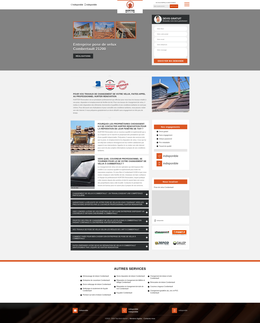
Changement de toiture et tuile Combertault (161, 277)
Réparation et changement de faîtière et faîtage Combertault (130, 281)
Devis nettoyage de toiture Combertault (97, 284)
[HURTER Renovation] (130, 6)
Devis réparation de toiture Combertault (130, 276)
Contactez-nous (149, 318)
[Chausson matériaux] (162, 232)
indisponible (78, 5)
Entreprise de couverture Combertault (96, 280)
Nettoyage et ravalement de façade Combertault (95, 290)
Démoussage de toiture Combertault (96, 276)
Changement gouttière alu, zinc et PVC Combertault (164, 292)
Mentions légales (136, 318)
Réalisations (83, 56)
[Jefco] (162, 243)
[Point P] (179, 232)
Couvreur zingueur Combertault (161, 286)
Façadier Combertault (124, 293)
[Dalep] (179, 243)
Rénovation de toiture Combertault (162, 282)
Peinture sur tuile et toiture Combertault (97, 295)
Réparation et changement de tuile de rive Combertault (130, 287)
